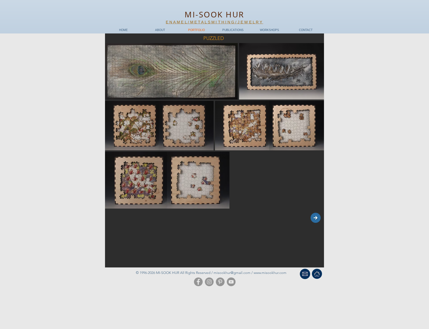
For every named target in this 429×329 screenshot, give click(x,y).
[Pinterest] (220, 281)
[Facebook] (198, 281)
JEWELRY (250, 22)
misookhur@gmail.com (232, 273)
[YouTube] (231, 281)
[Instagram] (209, 281)
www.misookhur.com (270, 273)
